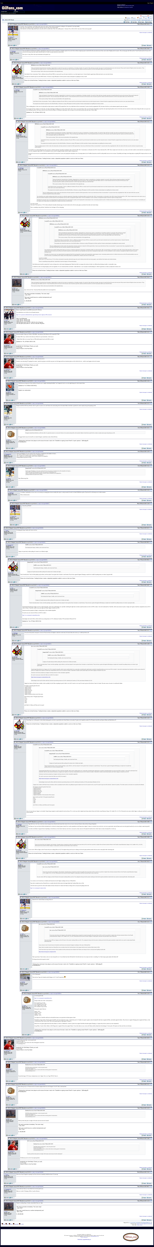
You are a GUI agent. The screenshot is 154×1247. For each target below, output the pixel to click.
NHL (3, 19)
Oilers (4, 1224)
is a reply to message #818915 (47, 87)
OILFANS (16, 11)
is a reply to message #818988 (39, 427)
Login (148, 3)
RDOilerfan (14, 51)
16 (148, 19)
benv (20, 864)
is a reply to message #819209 (47, 717)
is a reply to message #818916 (49, 121)
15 (146, 19)
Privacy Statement (84, 1237)
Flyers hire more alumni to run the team (144, 1223)
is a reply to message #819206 (43, 585)
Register (151, 3)
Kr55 (14, 288)
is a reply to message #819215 (51, 861)
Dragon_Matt (14, 516)
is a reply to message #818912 (43, 48)
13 (143, 19)
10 (139, 19)
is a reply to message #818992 (39, 465)
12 (142, 19)
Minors (11, 1224)
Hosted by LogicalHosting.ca (84, 1239)
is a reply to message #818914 (45, 62)
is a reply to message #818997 (43, 503)
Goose (7, 320)
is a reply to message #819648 (53, 897)
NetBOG (7, 530)
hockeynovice (127, 7)
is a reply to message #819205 (41, 559)
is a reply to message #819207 (45, 630)
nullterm (9, 391)
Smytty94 (131, 7)
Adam (9, 439)
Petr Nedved (130, 5)
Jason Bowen (123, 5)
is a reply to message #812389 (37, 307)
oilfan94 (7, 416)
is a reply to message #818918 (53, 215)
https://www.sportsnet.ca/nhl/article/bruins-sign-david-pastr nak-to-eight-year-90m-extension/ (34, 314)
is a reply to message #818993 (41, 490)
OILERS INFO (4, 11)
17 (149, 19)
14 (145, 19)
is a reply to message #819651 (55, 993)
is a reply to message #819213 (49, 821)
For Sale (22, 1224)
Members (128, 18)
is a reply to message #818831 (41, 24)
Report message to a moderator (146, 32)
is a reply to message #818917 (51, 165)
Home (150, 18)
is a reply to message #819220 (39, 1062)
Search (134, 18)
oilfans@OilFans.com (95, 1236)
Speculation (16, 1224)
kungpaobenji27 (8, 454)
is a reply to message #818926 (39, 381)
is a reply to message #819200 (39, 542)
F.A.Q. (150, 16)
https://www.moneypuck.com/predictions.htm (31, 615)
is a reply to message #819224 (41, 1138)
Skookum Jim (8, 344)
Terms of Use (144, 16)
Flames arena (139, 1225)
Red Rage (23, 981)
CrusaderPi (16, 75)
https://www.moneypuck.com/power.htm (38, 888)
